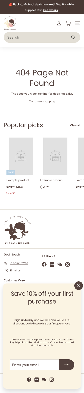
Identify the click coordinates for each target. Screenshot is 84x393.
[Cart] (68, 23)
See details (50, 10)
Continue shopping (42, 101)
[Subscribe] (66, 364)
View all (75, 125)
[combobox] (42, 37)
